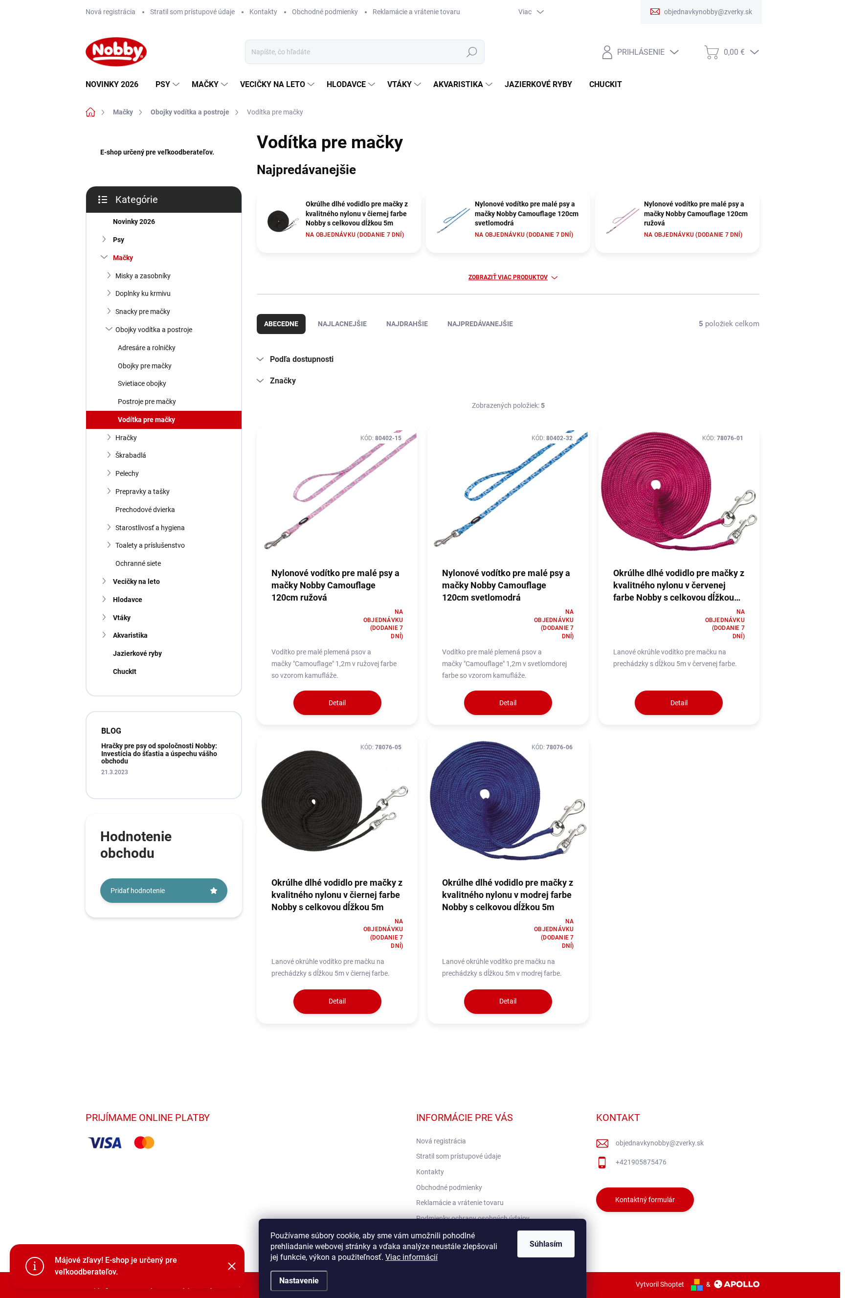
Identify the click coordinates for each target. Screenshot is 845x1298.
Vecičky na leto (136, 581)
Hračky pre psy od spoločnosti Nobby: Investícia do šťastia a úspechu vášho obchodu (159, 753)
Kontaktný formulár (645, 1200)
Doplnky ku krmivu (143, 293)
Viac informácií (411, 1257)
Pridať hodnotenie (138, 891)
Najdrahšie (407, 324)
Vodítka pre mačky (146, 420)
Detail (337, 703)
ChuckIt (124, 671)
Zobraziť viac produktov (508, 277)
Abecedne (281, 324)
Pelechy (127, 473)
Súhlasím (546, 1244)
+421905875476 (641, 1162)
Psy (118, 240)
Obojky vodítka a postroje (153, 330)
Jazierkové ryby (137, 653)
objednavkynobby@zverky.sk (660, 1143)
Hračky (126, 438)
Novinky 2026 (134, 221)
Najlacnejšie (342, 324)
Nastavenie (299, 1280)
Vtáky (122, 618)
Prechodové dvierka (145, 510)
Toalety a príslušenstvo (150, 545)
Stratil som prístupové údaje (192, 12)
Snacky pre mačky (142, 311)
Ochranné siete (138, 563)
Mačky (123, 258)
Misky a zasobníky (143, 276)
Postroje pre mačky (147, 401)
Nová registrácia (110, 12)
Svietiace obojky (142, 383)
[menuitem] (116, 84)
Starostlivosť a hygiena (150, 528)
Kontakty (263, 12)
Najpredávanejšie (480, 324)
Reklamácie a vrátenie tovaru (416, 12)
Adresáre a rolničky (147, 348)
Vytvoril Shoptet (660, 1284)
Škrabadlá (130, 455)
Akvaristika (130, 635)
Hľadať (471, 52)
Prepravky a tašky (142, 491)
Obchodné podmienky (325, 12)
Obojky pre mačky (145, 366)
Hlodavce (127, 600)
